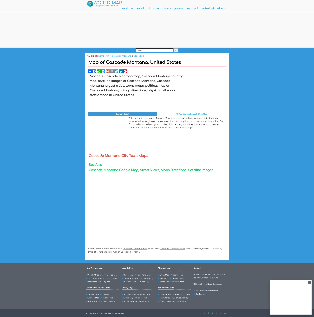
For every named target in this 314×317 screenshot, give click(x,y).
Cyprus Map (178, 282)
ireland (220, 8)
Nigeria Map (177, 275)
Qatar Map (129, 298)
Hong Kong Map (144, 275)
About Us (200, 291)
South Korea (165, 282)
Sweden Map (93, 298)
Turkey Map (127, 288)
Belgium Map (93, 294)
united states (113, 56)
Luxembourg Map (180, 298)
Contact (197, 268)
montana (126, 56)
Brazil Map (129, 301)
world (125, 8)
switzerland (208, 8)
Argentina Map (142, 301)
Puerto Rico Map (182, 294)
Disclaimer (200, 294)
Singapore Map (95, 278)
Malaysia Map (94, 301)
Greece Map (141, 298)
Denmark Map (109, 301)
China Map (164, 275)
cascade (138, 56)
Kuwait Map (165, 298)
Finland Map (107, 298)
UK (149, 8)
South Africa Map (96, 275)
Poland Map (144, 282)
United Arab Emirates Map (98, 288)
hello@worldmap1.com (212, 284)
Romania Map (144, 294)
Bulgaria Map (111, 278)
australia (140, 8)
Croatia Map (165, 301)
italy (188, 8)
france (167, 8)
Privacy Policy (212, 291)
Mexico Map (112, 275)
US (132, 8)
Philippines (105, 282)
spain (196, 8)
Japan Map (148, 278)
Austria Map (127, 268)
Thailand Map (164, 268)
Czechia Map (130, 282)
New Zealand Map (94, 268)
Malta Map (164, 278)
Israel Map (129, 275)
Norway (105, 294)
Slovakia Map (166, 294)
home (101, 56)
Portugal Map (130, 294)
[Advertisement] (157, 29)
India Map (92, 282)
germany (178, 8)
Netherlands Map (166, 288)
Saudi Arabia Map (132, 278)
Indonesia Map (179, 301)
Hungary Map (178, 278)
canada (157, 8)
